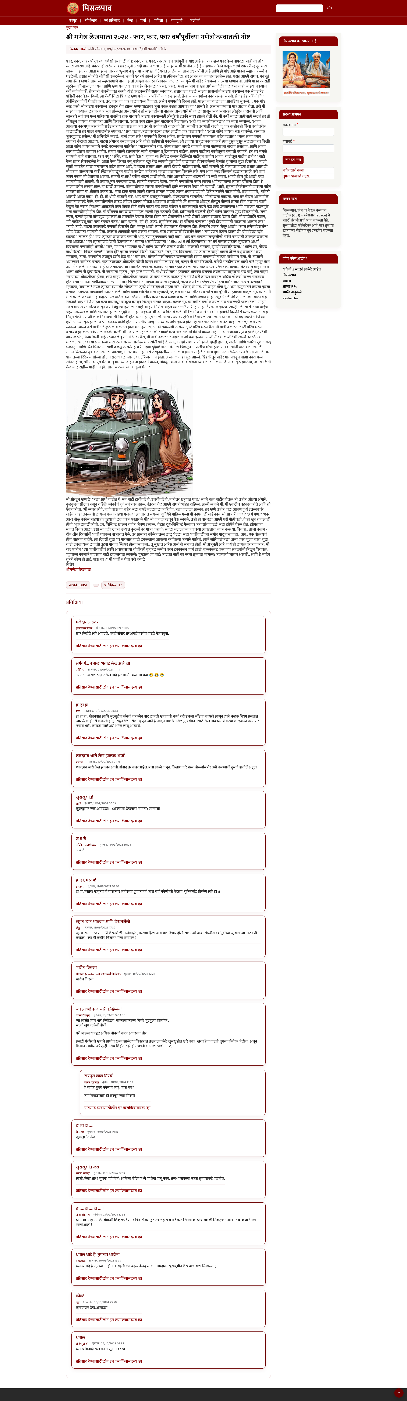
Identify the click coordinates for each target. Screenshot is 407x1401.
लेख (130, 21)
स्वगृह (73, 21)
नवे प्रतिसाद (112, 21)
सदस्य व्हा (135, 646)
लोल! (80, 1296)
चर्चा (143, 21)
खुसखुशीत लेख (88, 1167)
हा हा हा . (83, 705)
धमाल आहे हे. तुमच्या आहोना (98, 1254)
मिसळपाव (97, 8)
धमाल (80, 1337)
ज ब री (81, 838)
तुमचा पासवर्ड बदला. (296, 176)
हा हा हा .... (84, 1125)
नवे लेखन (91, 21)
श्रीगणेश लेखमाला (78, 569)
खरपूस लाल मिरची (98, 1076)
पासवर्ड (287, 141)
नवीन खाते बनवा (293, 170)
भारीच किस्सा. (87, 967)
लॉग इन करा (112, 646)
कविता (158, 21)
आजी (83, 49)
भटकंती (195, 21)
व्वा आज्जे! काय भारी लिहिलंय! (98, 1009)
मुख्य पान (72, 28)
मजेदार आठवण (87, 622)
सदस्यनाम (289, 125)
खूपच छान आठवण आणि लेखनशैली (103, 921)
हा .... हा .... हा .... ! (89, 1208)
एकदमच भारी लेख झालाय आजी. (101, 756)
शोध (329, 8)
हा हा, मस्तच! (86, 880)
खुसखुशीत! (84, 797)
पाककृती (177, 21)
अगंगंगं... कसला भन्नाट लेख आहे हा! (103, 663)
